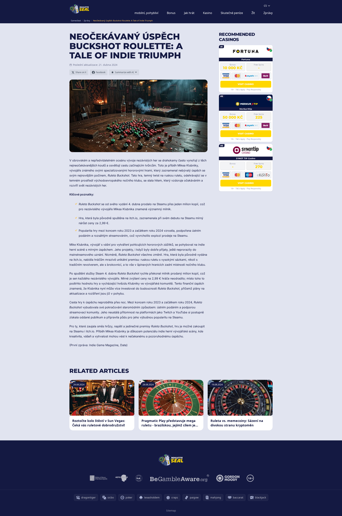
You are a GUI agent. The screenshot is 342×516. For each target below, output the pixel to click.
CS (265, 5)
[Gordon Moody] (228, 478)
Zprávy (268, 13)
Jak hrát (189, 13)
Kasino (207, 13)
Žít (253, 13)
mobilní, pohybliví (146, 13)
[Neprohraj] (121, 478)
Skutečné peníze (232, 13)
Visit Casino (246, 84)
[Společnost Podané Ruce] (139, 478)
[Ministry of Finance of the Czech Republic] (98, 478)
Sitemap (171, 510)
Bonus (171, 13)
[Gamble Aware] (179, 478)
